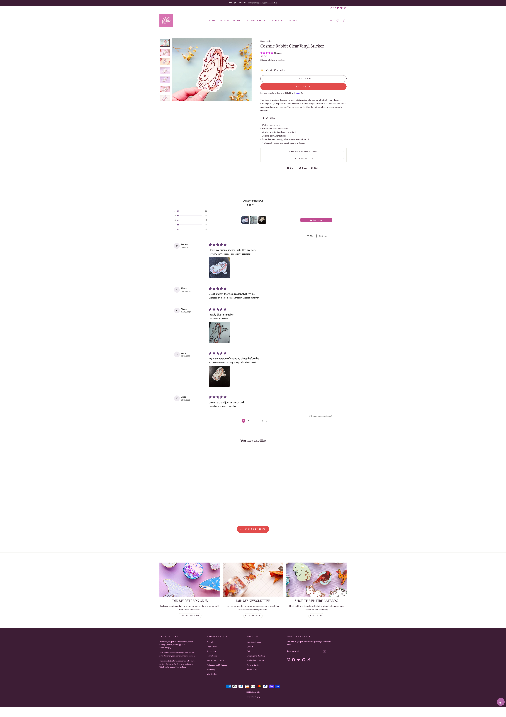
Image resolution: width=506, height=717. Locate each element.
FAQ (248, 651)
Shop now (316, 616)
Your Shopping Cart (254, 642)
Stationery (211, 669)
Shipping (263, 60)
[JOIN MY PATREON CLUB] (189, 580)
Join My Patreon (190, 616)
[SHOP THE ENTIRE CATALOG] (316, 580)
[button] (267, 53)
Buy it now (303, 86)
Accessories (211, 651)
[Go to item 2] (253, 220)
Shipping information (303, 151)
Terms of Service (253, 665)
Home (212, 20)
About (237, 20)
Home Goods (212, 656)
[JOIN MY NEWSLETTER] (253, 580)
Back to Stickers (255, 529)
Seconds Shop (256, 20)
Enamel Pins (212, 647)
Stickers (269, 41)
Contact (292, 20)
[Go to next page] (267, 421)
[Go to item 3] (262, 220)
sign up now (253, 616)
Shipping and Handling (256, 656)
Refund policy (252, 669)
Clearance (276, 20)
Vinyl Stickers (212, 674)
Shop (223, 20)
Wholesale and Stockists (256, 660)
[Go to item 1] (245, 220)
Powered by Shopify (253, 697)
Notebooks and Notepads (217, 665)
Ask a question (303, 158)
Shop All (210, 642)
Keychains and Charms (215, 660)
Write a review (316, 220)
